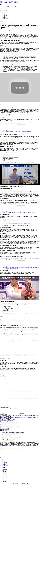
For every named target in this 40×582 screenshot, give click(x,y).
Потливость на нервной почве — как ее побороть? (11, 436)
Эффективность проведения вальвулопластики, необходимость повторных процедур (20, 405)
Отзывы (3, 16)
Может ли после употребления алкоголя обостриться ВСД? (13, 433)
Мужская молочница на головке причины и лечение (9, 427)
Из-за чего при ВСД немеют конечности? (9, 435)
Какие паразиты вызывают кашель (6, 425)
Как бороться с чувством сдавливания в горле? (10, 438)
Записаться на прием (3, 8)
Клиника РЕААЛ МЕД (9, 2)
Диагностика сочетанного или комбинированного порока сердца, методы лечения (17, 131)
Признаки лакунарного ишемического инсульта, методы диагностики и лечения (19, 390)
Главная (3, 12)
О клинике (4, 17)
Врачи (3, 14)
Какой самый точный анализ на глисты (7, 420)
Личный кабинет (5, 18)
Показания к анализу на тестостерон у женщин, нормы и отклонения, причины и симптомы (18, 212)
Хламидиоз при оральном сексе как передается (8, 422)
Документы (4, 15)
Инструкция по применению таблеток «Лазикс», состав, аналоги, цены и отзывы (19, 383)
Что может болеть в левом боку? (8, 440)
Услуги (3, 13)
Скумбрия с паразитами (4, 429)
